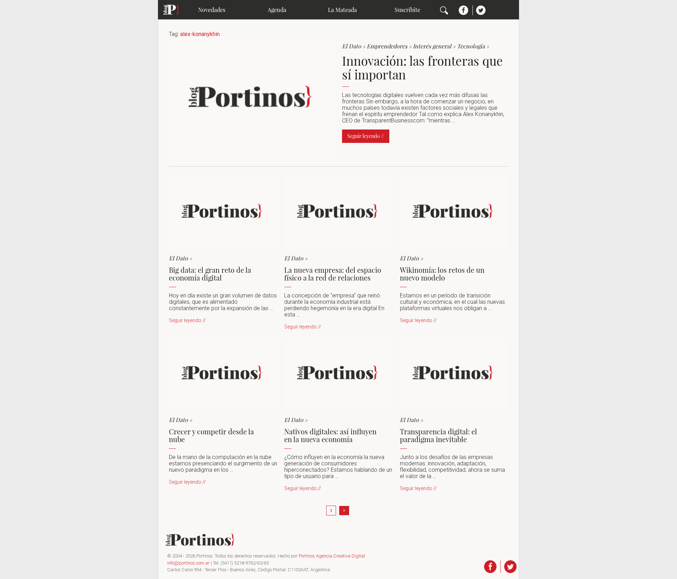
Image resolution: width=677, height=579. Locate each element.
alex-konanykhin (200, 34)
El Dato (354, 46)
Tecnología (473, 46)
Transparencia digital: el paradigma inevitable (438, 435)
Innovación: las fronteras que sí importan (422, 67)
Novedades (211, 9)
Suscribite (407, 9)
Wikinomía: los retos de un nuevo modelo (442, 273)
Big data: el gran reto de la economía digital (210, 273)
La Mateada (342, 9)
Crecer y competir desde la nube (211, 435)
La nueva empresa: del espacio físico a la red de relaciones (332, 273)
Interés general (435, 46)
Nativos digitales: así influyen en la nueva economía (330, 435)
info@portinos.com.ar (188, 563)
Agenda (277, 9)
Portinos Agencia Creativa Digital (332, 556)
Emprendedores (390, 46)
